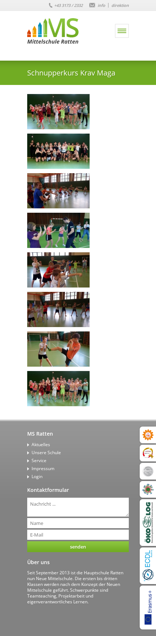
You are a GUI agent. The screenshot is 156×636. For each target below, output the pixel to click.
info (101, 5)
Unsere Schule (46, 452)
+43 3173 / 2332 (68, 5)
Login (37, 476)
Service (39, 460)
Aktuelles (41, 444)
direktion (120, 5)
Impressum (43, 468)
